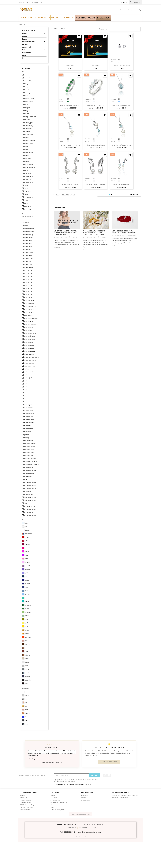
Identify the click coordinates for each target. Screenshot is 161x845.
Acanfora (27, 75)
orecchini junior (29, 452)
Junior (24, 39)
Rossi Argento (28, 176)
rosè (26, 710)
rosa (26, 559)
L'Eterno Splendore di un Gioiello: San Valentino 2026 (124, 232)
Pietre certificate (28, 42)
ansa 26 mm (28, 291)
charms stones (29, 345)
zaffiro (27, 580)
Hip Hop (27, 120)
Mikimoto (27, 158)
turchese (27, 598)
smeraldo (28, 605)
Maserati (27, 155)
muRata (26, 170)
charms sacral (28, 342)
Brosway (27, 93)
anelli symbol (28, 258)
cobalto (27, 584)
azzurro (27, 594)
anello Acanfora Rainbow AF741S (70, 105)
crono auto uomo (29, 393)
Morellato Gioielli (29, 167)
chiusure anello (29, 354)
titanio (27, 695)
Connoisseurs (28, 102)
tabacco (27, 655)
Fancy (26, 111)
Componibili (26, 47)
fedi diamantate (29, 414)
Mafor (26, 146)
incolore (27, 530)
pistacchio (28, 612)
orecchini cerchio (29, 446)
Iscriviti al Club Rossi (81, 814)
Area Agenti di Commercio (120, 797)
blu (26, 576)
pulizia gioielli (28, 494)
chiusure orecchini (30, 360)
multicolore (28, 534)
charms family (28, 321)
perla (26, 526)
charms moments (30, 333)
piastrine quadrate (30, 470)
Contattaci (84, 795)
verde (27, 609)
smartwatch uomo (30, 500)
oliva (26, 619)
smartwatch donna (30, 497)
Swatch (26, 194)
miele (27, 633)
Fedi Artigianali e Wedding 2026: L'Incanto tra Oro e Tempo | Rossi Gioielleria (94, 233)
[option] (67, 230)
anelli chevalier (29, 229)
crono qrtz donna (29, 396)
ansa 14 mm (28, 273)
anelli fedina (28, 243)
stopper (26, 503)
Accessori (25, 44)
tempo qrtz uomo (30, 515)
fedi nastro (27, 426)
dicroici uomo (28, 408)
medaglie (27, 438)
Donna (24, 34)
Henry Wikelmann (30, 117)
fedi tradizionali (29, 429)
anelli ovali (27, 249)
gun (26, 720)
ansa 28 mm (28, 294)
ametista (27, 566)
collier (26, 384)
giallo (27, 623)
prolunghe (27, 491)
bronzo (27, 648)
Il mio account (85, 800)
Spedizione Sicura (25, 800)
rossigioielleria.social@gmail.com (89, 832)
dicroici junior (28, 405)
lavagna (27, 676)
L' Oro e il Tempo (25, 810)
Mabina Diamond (29, 140)
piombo (27, 669)
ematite (27, 673)
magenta (28, 548)
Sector (26, 188)
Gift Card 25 (96, 66)
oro (26, 706)
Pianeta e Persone (56, 805)
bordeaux (28, 544)
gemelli (26, 435)
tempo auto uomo (30, 506)
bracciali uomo (29, 312)
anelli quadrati (29, 252)
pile (25, 479)
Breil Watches (28, 90)
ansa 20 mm (28, 282)
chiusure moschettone (31, 357)
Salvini (26, 185)
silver (26, 666)
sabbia (27, 658)
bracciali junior (29, 303)
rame (26, 641)
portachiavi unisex (30, 485)
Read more (57, 248)
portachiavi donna (30, 482)
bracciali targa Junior (31, 306)
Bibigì (26, 84)
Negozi (83, 797)
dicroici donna (28, 402)
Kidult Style (27, 128)
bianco (27, 523)
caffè (26, 651)
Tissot (26, 200)
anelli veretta (28, 267)
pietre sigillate (28, 476)
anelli (26, 226)
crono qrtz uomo (29, 399)
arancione (28, 637)
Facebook (105, 775)
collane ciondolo (29, 372)
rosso (27, 537)
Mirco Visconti (28, 164)
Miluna (26, 161)
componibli (26, 53)
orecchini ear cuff (29, 449)
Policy (52, 807)
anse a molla (28, 297)
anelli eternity (28, 234)
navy (26, 587)
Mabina (26, 137)
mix (26, 702)
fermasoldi (27, 432)
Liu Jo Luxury (28, 134)
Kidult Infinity (28, 126)
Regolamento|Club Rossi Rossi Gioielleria (125, 795)
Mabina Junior (28, 143)
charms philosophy (30, 336)
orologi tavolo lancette (31, 464)
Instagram (109, 775)
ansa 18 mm (28, 279)
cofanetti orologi (29, 366)
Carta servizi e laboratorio (58, 802)
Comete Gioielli (29, 99)
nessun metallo (30, 692)
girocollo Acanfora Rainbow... (121, 105)
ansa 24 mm (28, 288)
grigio (27, 662)
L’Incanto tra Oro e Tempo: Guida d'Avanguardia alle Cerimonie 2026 (65, 233)
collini (26, 390)
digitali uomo (28, 411)
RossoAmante (28, 182)
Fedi (23, 50)
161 (117, 195)
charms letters (28, 327)
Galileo (26, 114)
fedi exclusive (28, 417)
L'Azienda (53, 797)
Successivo (135, 195)
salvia (27, 616)
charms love (28, 330)
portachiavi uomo (30, 488)
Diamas (26, 105)
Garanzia (22, 795)
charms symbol (29, 348)
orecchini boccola (29, 443)
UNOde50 (27, 206)
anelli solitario (28, 255)
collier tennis (28, 387)
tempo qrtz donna (30, 509)
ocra (26, 626)
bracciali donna (29, 300)
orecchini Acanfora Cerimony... (70, 185)
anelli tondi (27, 261)
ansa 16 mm (28, 276)
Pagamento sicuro (25, 802)
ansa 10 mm (28, 270)
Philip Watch (28, 173)
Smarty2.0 (27, 191)
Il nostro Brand (55, 800)
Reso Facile (23, 797)
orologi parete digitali (31, 461)
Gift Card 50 (70, 66)
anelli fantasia (28, 237)
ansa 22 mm (28, 285)
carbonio (28, 680)
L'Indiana (27, 131)
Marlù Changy (28, 152)
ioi (23, 58)
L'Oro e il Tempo (28, 30)
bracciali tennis (29, 309)
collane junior (28, 378)
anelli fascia (28, 240)
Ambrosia (27, 78)
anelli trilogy (28, 264)
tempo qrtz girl (29, 512)
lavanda (27, 569)
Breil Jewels (28, 87)
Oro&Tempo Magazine (57, 810)
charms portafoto (29, 339)
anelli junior (28, 246)
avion (27, 591)
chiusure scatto (29, 363)
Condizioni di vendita (26, 807)
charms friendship (30, 324)
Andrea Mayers (29, 81)
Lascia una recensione (109, 762)
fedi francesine (29, 420)
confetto (27, 562)
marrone (28, 644)
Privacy (52, 795)
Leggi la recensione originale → (52, 762)
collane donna (28, 375)
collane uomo (28, 381)
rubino (27, 541)
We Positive (28, 209)
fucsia (27, 551)
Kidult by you (28, 123)
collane (26, 369)
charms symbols (29, 351)
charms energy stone (31, 318)
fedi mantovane (29, 423)
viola (26, 555)
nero (24, 55)
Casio (26, 96)
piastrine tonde (29, 473)
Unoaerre (27, 203)
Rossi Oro (27, 179)
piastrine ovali (28, 467)
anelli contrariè (29, 231)
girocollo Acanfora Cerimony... (70, 145)
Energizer (27, 108)
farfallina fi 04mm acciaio (121, 66)
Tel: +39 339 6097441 (67, 832)
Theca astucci (28, 197)
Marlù (26, 149)
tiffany (27, 601)
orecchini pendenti (30, 458)
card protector (28, 315)
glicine (27, 573)
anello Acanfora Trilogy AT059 (96, 105)
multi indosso (28, 440)
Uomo (24, 36)
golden (27, 630)
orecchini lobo (28, 455)
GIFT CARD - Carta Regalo (28, 805)
